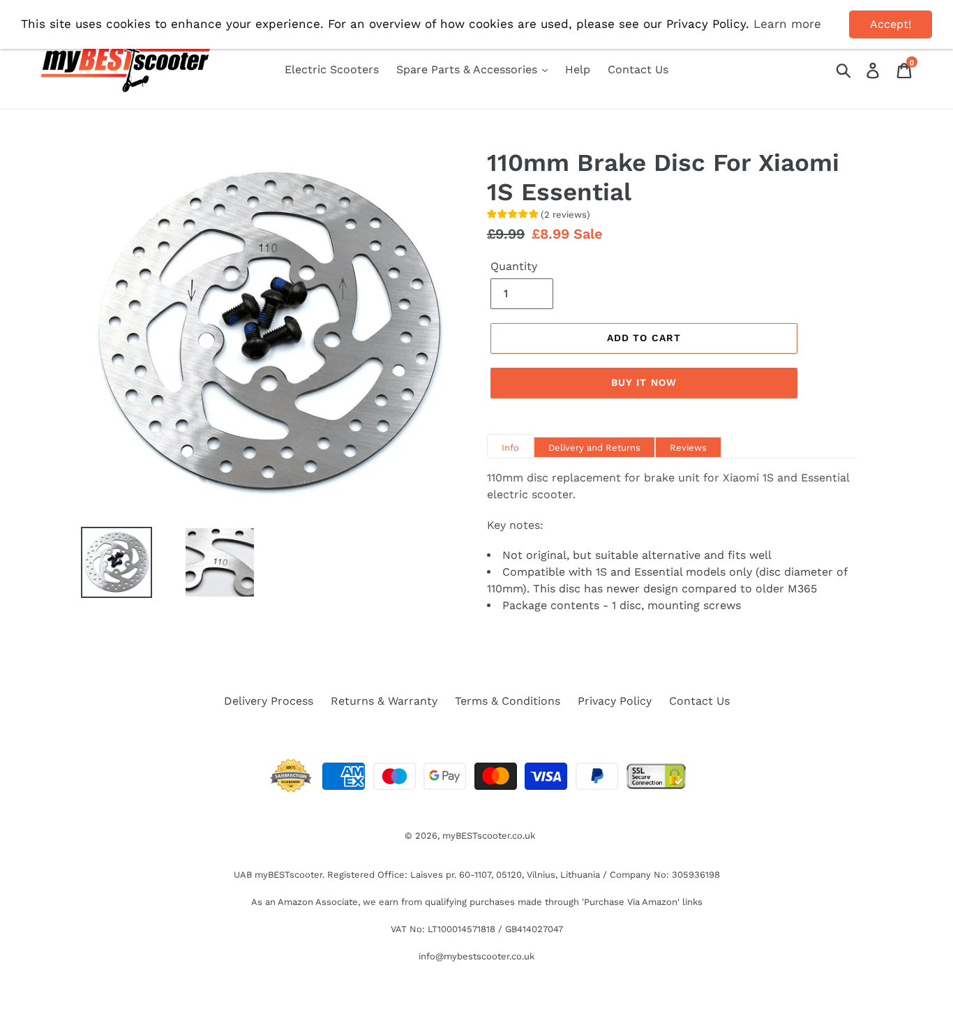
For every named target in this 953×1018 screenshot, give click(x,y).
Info (510, 447)
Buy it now (644, 382)
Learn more (787, 24)
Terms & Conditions (507, 701)
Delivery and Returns (594, 447)
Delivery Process (268, 701)
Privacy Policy (615, 701)
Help (577, 69)
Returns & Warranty (384, 701)
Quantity (513, 266)
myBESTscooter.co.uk (488, 835)
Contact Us (638, 69)
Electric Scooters (332, 69)
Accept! (890, 24)
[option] (106, 562)
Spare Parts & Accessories (468, 69)
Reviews (688, 447)
